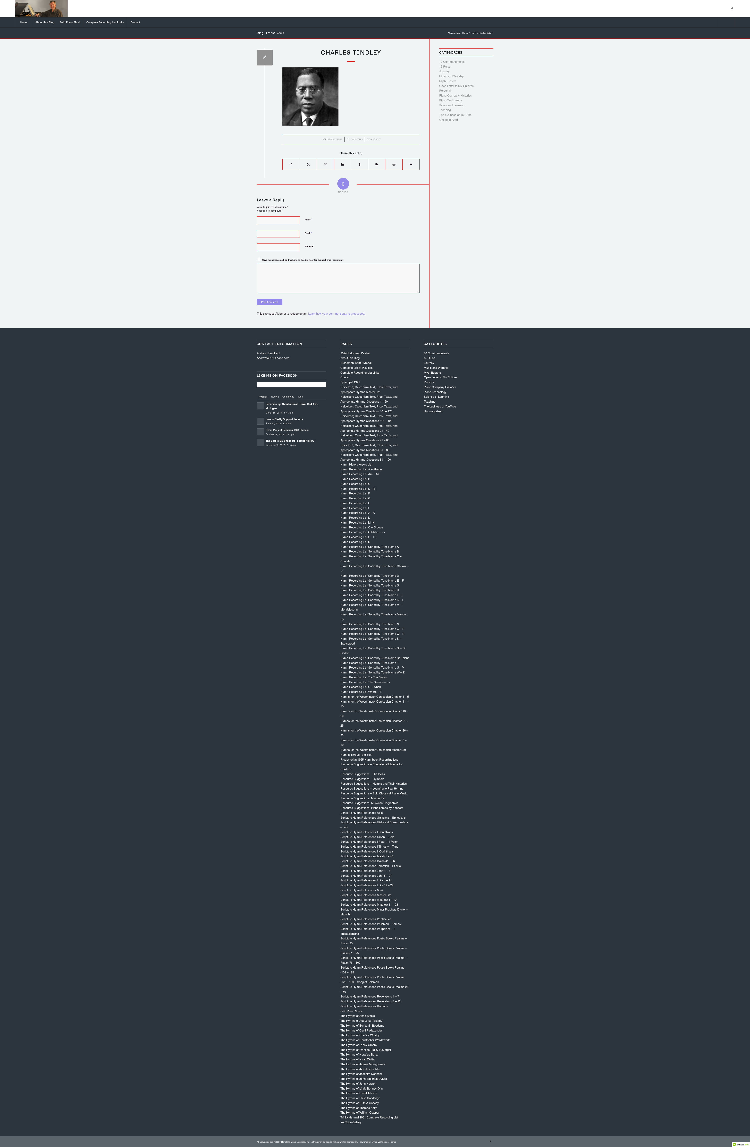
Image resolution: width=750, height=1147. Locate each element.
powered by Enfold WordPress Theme (378, 1141)
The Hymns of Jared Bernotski (359, 1069)
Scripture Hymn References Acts (361, 812)
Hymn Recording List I (354, 508)
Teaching (445, 110)
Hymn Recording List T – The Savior (363, 677)
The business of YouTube (455, 115)
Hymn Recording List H (355, 503)
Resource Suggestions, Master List (362, 798)
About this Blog (350, 358)
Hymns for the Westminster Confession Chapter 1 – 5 (374, 696)
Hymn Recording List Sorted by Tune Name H (369, 590)
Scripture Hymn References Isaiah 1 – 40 (366, 856)
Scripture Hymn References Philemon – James (370, 924)
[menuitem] (24, 22)
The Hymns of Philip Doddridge (360, 1098)
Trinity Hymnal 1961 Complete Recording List (369, 1117)
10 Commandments (452, 61)
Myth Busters (447, 81)
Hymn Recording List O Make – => (362, 532)
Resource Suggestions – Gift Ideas (362, 774)
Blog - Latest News (270, 33)
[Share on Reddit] (393, 164)
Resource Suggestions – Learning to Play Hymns (371, 788)
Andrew (375, 139)
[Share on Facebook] (291, 164)
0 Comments (354, 139)
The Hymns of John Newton (358, 1083)
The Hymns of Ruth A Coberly (359, 1103)
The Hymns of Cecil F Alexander (361, 1030)
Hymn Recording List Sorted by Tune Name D (369, 575)
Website (309, 246)
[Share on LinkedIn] (342, 164)
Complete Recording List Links (359, 372)
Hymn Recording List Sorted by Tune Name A (369, 546)
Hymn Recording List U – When (360, 687)
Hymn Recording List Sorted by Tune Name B (369, 551)
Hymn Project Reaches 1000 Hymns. (287, 430)
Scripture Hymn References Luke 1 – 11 (366, 880)
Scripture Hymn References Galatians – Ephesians (373, 817)
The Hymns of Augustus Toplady (361, 1020)
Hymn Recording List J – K (357, 512)
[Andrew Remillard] (41, 8)
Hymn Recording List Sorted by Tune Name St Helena (374, 658)
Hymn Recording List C (355, 484)
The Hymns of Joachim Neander (361, 1074)
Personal (445, 90)
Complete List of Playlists (356, 367)
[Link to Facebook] (732, 9)
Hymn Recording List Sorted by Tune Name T (369, 663)
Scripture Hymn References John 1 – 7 (365, 871)
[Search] (726, 22)
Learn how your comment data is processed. (336, 313)
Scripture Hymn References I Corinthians (366, 832)
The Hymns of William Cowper (359, 1112)
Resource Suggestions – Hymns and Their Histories (373, 783)
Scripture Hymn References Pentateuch (365, 919)
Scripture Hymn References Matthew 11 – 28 (369, 904)
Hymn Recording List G (355, 498)
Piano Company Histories (455, 95)
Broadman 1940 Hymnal (355, 363)
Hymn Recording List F (355, 493)
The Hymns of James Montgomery (362, 1064)
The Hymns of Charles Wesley (360, 1035)
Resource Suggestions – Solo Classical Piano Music (373, 793)
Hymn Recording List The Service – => (365, 682)
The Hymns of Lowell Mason (358, 1093)
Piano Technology (450, 100)
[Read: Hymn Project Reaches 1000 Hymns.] (260, 431)
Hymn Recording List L (355, 517)
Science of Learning (451, 105)
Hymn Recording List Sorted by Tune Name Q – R (372, 633)
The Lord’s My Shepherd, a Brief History (290, 440)
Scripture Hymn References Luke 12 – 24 (366, 885)
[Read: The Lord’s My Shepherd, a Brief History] (260, 442)
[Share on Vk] (376, 164)
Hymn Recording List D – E (357, 488)
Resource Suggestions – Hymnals (362, 779)
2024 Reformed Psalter (355, 353)
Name (308, 219)
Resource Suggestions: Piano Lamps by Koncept (371, 808)
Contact (345, 377)
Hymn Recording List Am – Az (359, 474)
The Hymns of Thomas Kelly (358, 1108)
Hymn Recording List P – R (357, 537)
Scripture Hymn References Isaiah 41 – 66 (367, 861)
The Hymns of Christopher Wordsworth (365, 1040)
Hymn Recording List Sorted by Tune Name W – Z (372, 672)
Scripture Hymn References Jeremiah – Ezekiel (370, 866)
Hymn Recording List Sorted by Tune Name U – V (372, 667)
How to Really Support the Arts (284, 419)
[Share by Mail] (411, 164)
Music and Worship (451, 76)
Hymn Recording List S (355, 542)
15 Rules (445, 66)
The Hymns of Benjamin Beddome (362, 1025)
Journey (444, 71)
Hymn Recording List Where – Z (360, 691)
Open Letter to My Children (456, 86)
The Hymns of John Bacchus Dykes (363, 1078)
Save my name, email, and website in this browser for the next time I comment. (302, 259)
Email (308, 233)
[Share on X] (308, 164)
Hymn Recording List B (355, 479)
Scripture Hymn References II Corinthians (367, 851)
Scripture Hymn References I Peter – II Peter (369, 841)
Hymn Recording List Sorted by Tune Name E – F (372, 580)
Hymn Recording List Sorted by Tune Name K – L (372, 600)
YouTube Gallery (351, 1122)
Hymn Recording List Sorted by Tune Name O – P (372, 629)
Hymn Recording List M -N (357, 522)
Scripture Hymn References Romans (364, 1006)
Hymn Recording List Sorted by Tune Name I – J (371, 595)
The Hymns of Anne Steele (357, 1016)
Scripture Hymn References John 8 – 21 (366, 875)
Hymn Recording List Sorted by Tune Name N (369, 624)
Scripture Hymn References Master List (365, 895)
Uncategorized (448, 119)
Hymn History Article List (356, 464)
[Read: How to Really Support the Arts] (260, 421)
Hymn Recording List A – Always (361, 469)
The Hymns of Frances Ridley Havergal (365, 1050)
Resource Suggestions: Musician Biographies (369, 803)
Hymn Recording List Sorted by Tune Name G (369, 585)
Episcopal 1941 (350, 382)
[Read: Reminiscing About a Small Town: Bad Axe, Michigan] (260, 405)
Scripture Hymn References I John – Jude (367, 837)
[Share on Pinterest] (325, 164)
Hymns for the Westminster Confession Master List (373, 750)
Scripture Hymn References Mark (362, 890)
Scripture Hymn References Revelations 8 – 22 (370, 1001)
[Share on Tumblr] (359, 164)
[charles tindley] (265, 57)
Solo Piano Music (351, 1011)
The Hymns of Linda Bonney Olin (361, 1088)
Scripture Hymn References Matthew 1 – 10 (368, 899)
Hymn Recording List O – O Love (361, 527)
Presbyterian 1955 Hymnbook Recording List (369, 759)
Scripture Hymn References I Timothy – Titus (369, 846)
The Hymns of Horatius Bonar (359, 1054)
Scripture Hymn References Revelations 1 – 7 (369, 996)
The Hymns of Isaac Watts (357, 1059)
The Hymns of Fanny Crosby (358, 1045)
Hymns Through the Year (356, 754)
